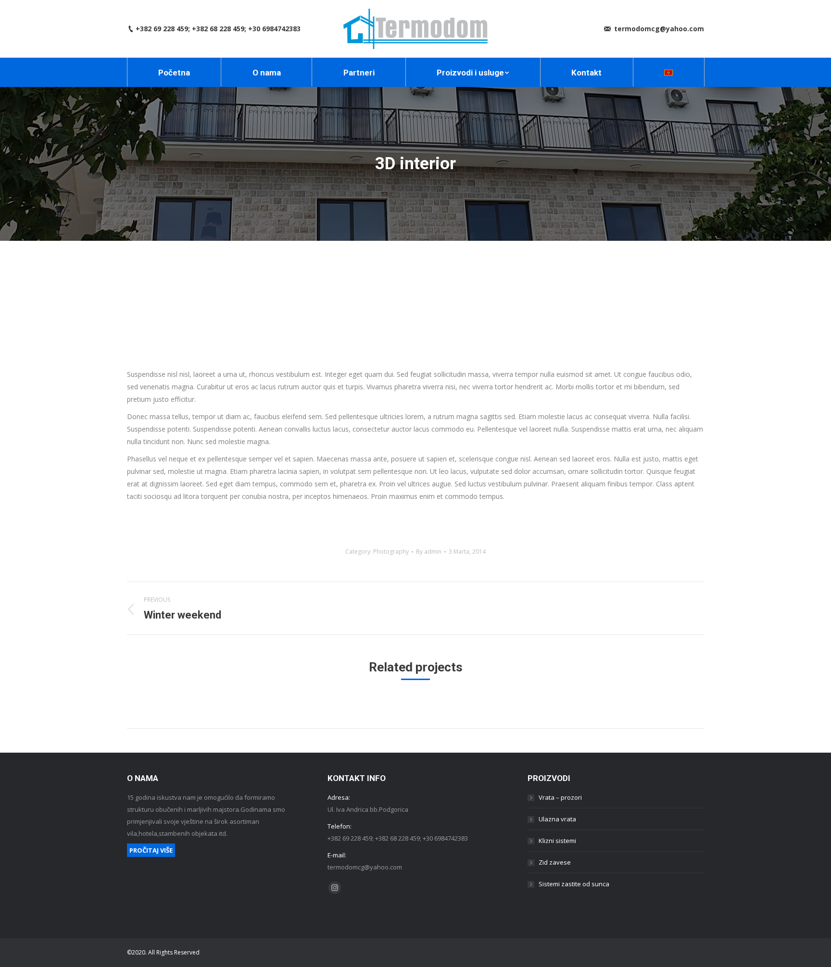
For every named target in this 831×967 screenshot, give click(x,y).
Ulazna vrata (557, 819)
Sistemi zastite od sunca (574, 884)
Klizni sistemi (557, 840)
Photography (391, 551)
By (428, 551)
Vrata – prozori (560, 797)
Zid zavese (555, 862)
